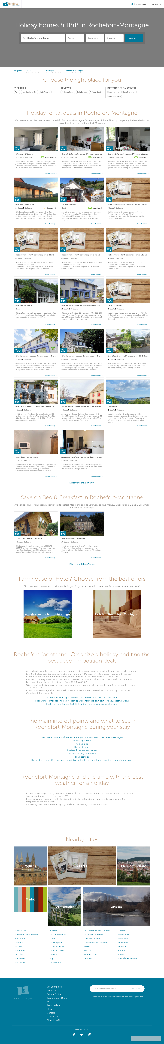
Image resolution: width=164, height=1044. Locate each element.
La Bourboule (57, 950)
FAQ (49, 1001)
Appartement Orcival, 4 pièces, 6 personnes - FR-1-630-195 (88, 406)
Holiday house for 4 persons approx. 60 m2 (80, 255)
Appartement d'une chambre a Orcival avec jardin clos (86, 457)
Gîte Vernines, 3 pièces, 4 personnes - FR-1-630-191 (84, 356)
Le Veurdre (55, 962)
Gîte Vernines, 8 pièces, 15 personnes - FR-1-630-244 (85, 305)
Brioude (122, 950)
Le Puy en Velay (58, 934)
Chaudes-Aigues (92, 938)
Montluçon (123, 934)
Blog (49, 1009)
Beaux (18, 946)
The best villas (82, 756)
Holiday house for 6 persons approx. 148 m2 (127, 255)
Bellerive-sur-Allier (128, 958)
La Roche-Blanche (93, 934)
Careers (51, 1012)
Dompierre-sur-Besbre (96, 942)
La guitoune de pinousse (26, 457)
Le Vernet (20, 950)
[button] (74, 1035)
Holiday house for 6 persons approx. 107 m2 (127, 204)
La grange (112, 406)
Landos (53, 954)
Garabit (121, 930)
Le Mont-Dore (57, 946)
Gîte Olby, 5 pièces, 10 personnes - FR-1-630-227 (130, 356)
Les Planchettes (68, 204)
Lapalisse (20, 958)
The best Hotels (82, 747)
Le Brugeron (56, 942)
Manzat (87, 950)
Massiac (19, 954)
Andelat (88, 958)
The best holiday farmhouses (82, 753)
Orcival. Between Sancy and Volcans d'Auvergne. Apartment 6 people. (93, 154)
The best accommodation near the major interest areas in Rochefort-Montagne (82, 737)
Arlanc (121, 954)
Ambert (19, 942)
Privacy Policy (54, 994)
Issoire (87, 946)
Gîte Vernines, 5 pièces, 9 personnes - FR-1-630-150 (38, 356)
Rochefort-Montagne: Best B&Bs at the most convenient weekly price (82, 704)
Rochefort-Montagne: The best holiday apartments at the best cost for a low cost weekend (82, 700)
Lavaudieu (123, 938)
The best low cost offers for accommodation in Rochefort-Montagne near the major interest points (82, 760)
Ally (51, 958)
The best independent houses (82, 750)
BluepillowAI (53, 1020)
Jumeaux (20, 962)
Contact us (52, 1016)
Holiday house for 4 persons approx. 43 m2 (34, 255)
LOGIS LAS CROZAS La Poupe (28, 538)
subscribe (137, 988)
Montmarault (90, 954)
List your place (54, 986)
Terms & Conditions (57, 997)
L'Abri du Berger (115, 305)
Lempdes (123, 946)
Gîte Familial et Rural (24, 204)
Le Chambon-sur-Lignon (97, 930)
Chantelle (20, 938)
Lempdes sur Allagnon (26, 934)
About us (51, 990)
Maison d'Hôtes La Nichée (73, 538)
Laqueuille (20, 930)
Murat (53, 938)
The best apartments (82, 740)
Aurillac (53, 930)
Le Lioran (123, 942)
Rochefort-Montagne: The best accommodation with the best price (82, 697)
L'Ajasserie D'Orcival (24, 154)
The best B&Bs (82, 743)
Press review (53, 1005)
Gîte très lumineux (23, 305)
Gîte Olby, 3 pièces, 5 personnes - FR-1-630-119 (36, 406)
